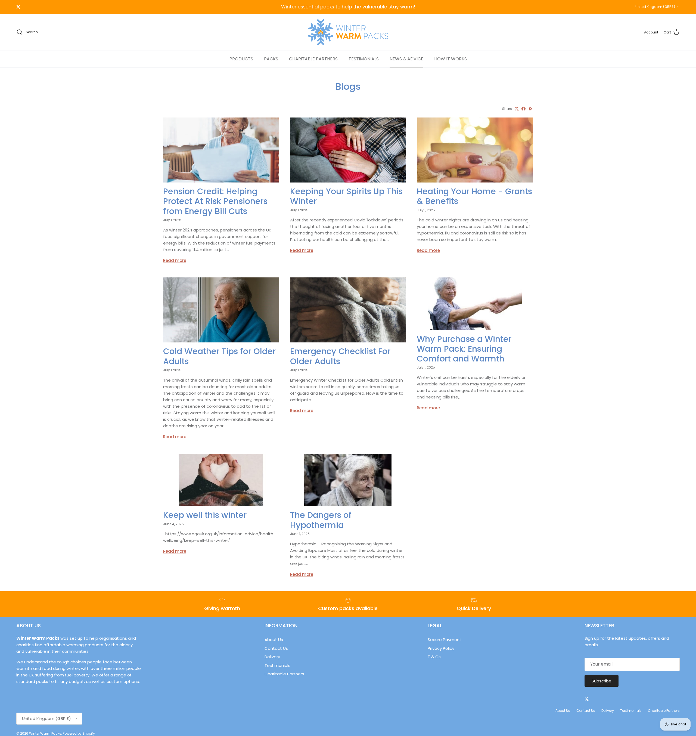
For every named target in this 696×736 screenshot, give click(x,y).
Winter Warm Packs (45, 733)
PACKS (271, 59)
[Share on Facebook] (523, 109)
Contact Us (276, 648)
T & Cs (434, 657)
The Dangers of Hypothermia (321, 520)
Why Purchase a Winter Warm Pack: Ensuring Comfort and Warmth (464, 348)
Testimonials (277, 665)
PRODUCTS (241, 59)
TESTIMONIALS (364, 59)
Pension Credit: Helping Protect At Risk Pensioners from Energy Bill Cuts (215, 201)
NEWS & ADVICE (406, 59)
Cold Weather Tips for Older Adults (219, 356)
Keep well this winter (205, 515)
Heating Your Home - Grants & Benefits (474, 196)
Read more (174, 260)
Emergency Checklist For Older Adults (340, 356)
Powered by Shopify (79, 733)
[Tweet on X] (517, 109)
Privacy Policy (441, 648)
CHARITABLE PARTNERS (313, 59)
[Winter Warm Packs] (348, 32)
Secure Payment (444, 639)
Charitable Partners (284, 674)
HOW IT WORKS (450, 59)
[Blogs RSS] (531, 109)
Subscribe (601, 681)
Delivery (272, 657)
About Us (274, 639)
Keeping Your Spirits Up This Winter (346, 196)
